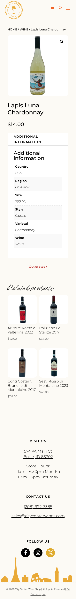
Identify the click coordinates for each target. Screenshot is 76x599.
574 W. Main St (38, 451)
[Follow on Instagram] (38, 552)
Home (12, 29)
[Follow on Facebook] (25, 552)
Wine (24, 29)
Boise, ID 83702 (38, 456)
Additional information (27, 139)
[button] (61, 41)
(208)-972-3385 (38, 506)
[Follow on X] (50, 552)
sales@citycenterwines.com (38, 515)
